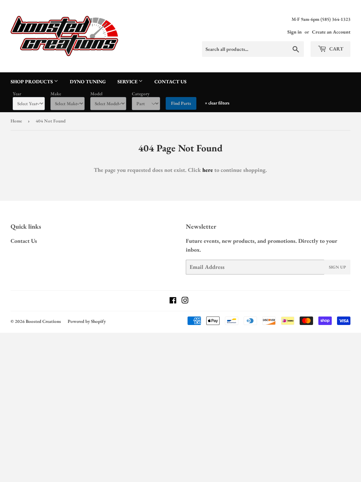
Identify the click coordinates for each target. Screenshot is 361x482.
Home (16, 121)
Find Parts (181, 103)
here (207, 170)
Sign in (294, 32)
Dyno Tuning (88, 81)
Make (55, 94)
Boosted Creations (43, 321)
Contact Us (170, 81)
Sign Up (337, 267)
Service (128, 81)
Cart (335, 49)
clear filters (217, 103)
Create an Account (331, 32)
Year (17, 94)
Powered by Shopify (87, 321)
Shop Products (32, 81)
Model (96, 94)
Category (140, 94)
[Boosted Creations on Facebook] (173, 301)
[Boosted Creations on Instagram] (185, 301)
